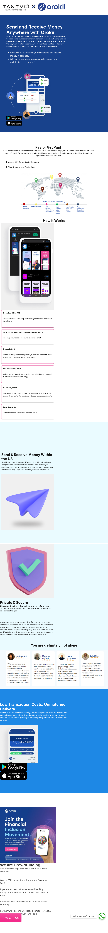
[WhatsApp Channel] (101, 916)
